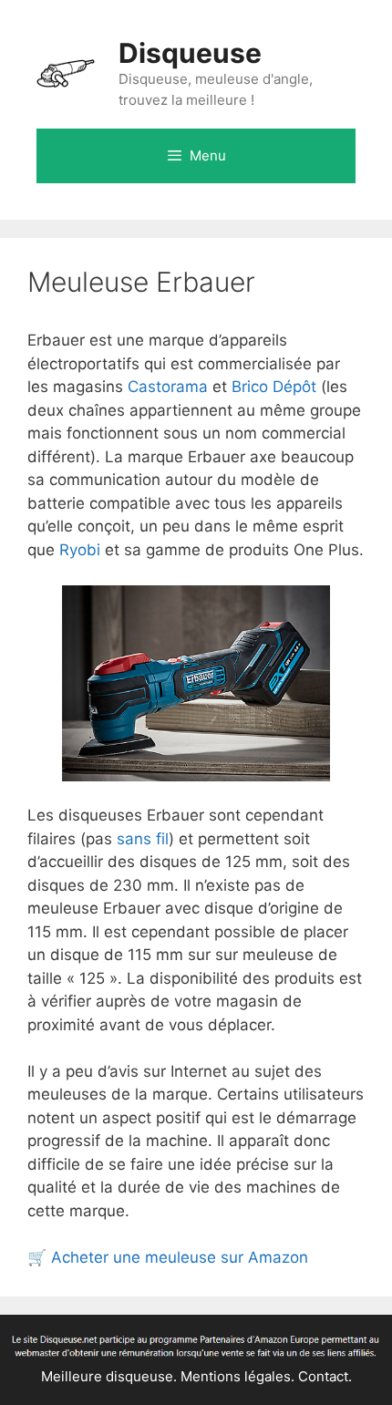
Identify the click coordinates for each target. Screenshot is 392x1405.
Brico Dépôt (274, 386)
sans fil (143, 839)
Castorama (168, 386)
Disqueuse (190, 52)
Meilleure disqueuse (107, 1376)
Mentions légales (236, 1376)
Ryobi (79, 550)
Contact (323, 1376)
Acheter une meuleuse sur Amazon (179, 1257)
